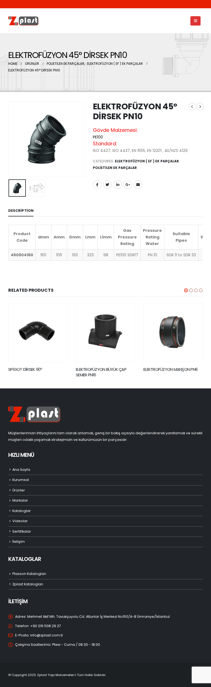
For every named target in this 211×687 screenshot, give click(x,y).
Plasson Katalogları (29, 573)
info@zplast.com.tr (46, 635)
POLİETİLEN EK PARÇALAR (115, 167)
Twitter (107, 184)
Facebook (97, 184)
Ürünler (18, 490)
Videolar (20, 521)
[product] (38, 332)
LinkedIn (117, 184)
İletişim (18, 541)
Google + (127, 184)
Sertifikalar (21, 531)
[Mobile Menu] (195, 21)
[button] (186, 290)
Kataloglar (21, 510)
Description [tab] (21, 210)
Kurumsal (20, 479)
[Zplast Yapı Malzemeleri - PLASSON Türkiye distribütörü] (23, 21)
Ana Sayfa (21, 469)
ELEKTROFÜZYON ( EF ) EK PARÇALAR (147, 161)
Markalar (20, 500)
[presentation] (15, 139)
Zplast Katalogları (27, 584)
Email (138, 184)
